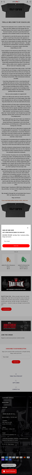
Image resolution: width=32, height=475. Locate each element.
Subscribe (16, 245)
